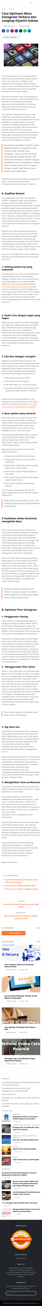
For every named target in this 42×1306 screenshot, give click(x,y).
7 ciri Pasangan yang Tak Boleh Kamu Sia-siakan (19, 1203)
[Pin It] (12, 31)
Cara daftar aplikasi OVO (28, 1136)
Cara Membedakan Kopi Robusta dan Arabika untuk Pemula (26, 1193)
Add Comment (14, 933)
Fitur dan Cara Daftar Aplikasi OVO (20, 885)
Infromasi (15, 1146)
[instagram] (27, 2)
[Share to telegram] (29, 31)
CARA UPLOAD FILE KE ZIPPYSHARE (26, 1160)
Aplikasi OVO (17, 1136)
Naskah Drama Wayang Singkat (24, 1149)
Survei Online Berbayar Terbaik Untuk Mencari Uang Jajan (20, 997)
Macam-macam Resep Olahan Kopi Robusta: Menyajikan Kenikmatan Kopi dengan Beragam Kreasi (25, 1183)
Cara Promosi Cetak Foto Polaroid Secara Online (18, 965)
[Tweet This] (7, 31)
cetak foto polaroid (25, 1125)
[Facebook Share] (3, 31)
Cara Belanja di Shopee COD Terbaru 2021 (19, 1028)
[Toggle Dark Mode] (31, 2)
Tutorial (15, 1157)
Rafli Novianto (21, 1258)
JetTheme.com (34, 1303)
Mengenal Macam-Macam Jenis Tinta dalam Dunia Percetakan (26, 1210)
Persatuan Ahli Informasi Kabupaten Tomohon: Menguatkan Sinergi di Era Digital (19, 1174)
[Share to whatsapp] (25, 31)
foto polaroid (35, 1125)
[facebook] (23, 2)
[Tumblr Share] (20, 31)
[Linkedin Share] (16, 31)
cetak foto (16, 1125)
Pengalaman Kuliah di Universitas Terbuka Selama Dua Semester (25, 1118)
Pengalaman (16, 1114)
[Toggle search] (35, 3)
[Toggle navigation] (38, 2)
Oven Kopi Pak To (9, 1094)
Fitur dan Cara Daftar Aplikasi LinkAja (21, 889)
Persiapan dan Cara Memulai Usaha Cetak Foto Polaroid (19, 1059)
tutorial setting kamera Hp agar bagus (17, 286)
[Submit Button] (33, 1293)
